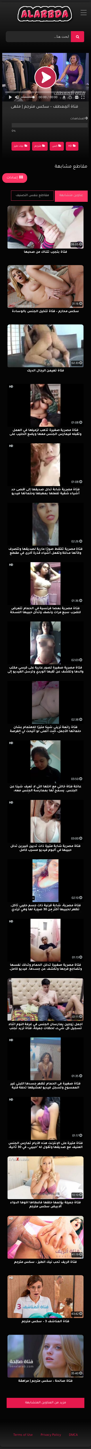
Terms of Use (23, 1435)
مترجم (37, 146)
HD (70, 146)
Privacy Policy (51, 1435)
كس (54, 146)
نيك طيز (18, 146)
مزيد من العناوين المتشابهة (45, 1403)
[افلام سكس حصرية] (45, 15)
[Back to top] (77, 1436)
